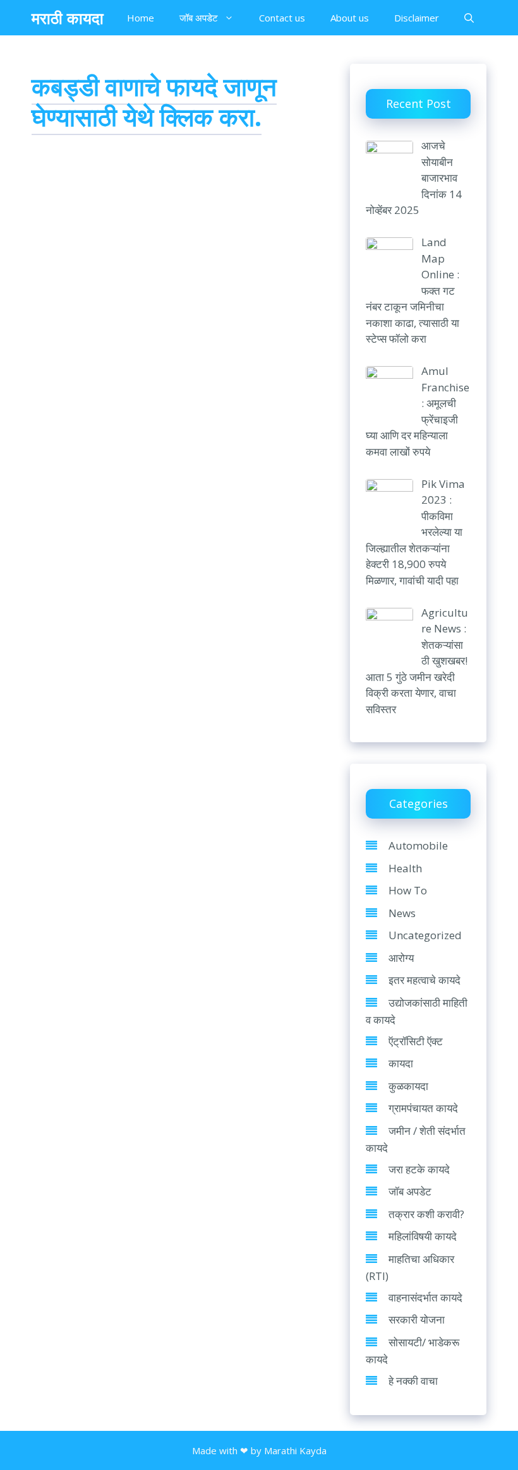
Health (405, 868)
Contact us (282, 17)
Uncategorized (425, 935)
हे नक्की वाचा (413, 1380)
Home (140, 17)
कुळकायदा (408, 1086)
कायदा (400, 1063)
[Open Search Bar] (469, 17)
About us (349, 17)
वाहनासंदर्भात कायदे (425, 1297)
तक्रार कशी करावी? (426, 1214)
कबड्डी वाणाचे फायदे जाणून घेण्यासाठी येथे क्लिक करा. (154, 101)
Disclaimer (416, 17)
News (402, 913)
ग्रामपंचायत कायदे (423, 1108)
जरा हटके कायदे (419, 1169)
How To (407, 890)
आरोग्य (401, 958)
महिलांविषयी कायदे (422, 1236)
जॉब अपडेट (198, 17)
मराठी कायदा (68, 17)
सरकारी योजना (416, 1319)
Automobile (418, 845)
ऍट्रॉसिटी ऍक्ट (415, 1041)
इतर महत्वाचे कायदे (424, 980)
